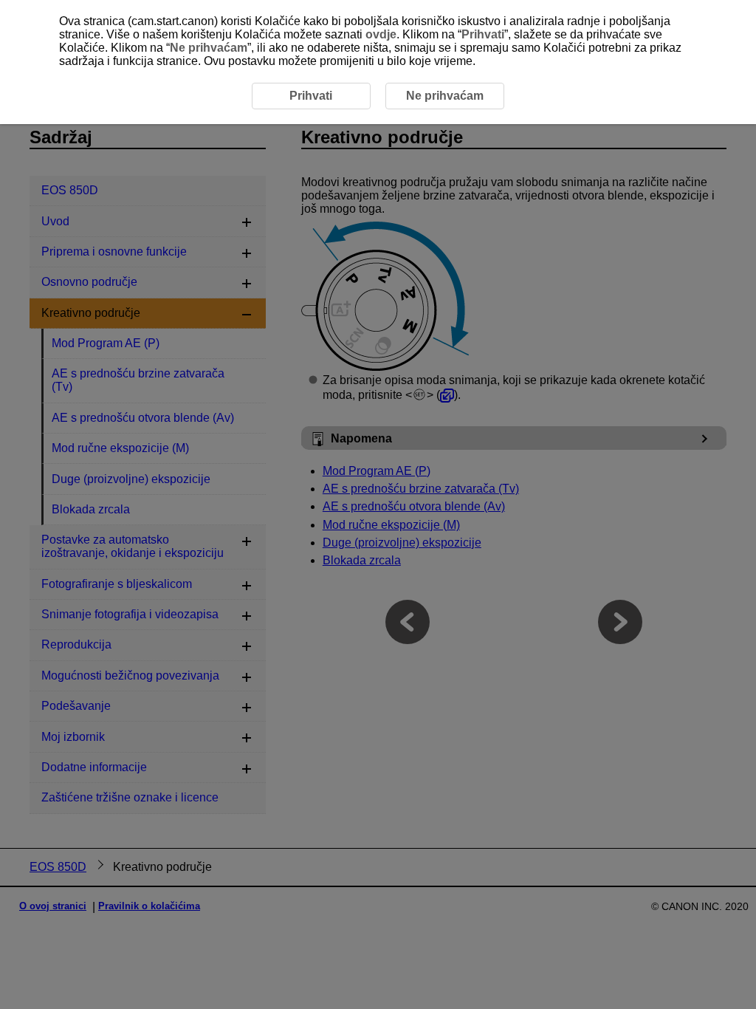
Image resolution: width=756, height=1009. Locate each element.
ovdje (380, 34)
